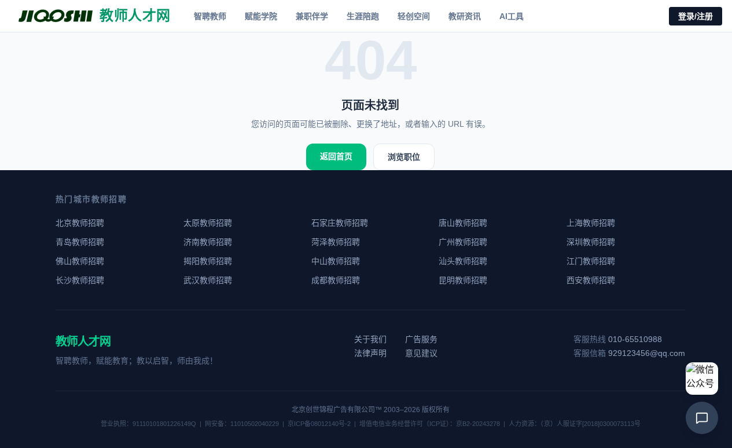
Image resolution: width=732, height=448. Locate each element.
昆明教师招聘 (463, 280)
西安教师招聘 (591, 280)
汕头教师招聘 (463, 261)
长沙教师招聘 (80, 280)
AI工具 (511, 16)
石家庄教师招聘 (339, 222)
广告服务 (421, 339)
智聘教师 (210, 16)
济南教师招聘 (207, 242)
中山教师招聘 (335, 261)
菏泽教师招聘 (335, 242)
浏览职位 (404, 156)
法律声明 (370, 353)
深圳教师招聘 (591, 242)
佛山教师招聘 (80, 261)
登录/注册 (695, 16)
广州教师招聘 (463, 242)
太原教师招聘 (207, 222)
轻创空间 (414, 16)
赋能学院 (261, 16)
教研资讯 (464, 16)
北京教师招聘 (80, 222)
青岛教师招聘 (80, 242)
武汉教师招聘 (207, 280)
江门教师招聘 (591, 261)
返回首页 (336, 156)
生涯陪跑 (363, 16)
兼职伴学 (312, 16)
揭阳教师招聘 (207, 261)
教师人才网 (83, 341)
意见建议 (421, 353)
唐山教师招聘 (463, 222)
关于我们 (370, 339)
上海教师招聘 (591, 222)
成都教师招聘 (335, 280)
